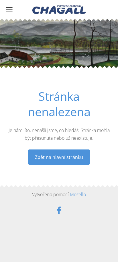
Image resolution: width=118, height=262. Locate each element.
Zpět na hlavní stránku (59, 157)
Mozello (78, 194)
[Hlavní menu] (9, 9)
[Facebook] (59, 210)
